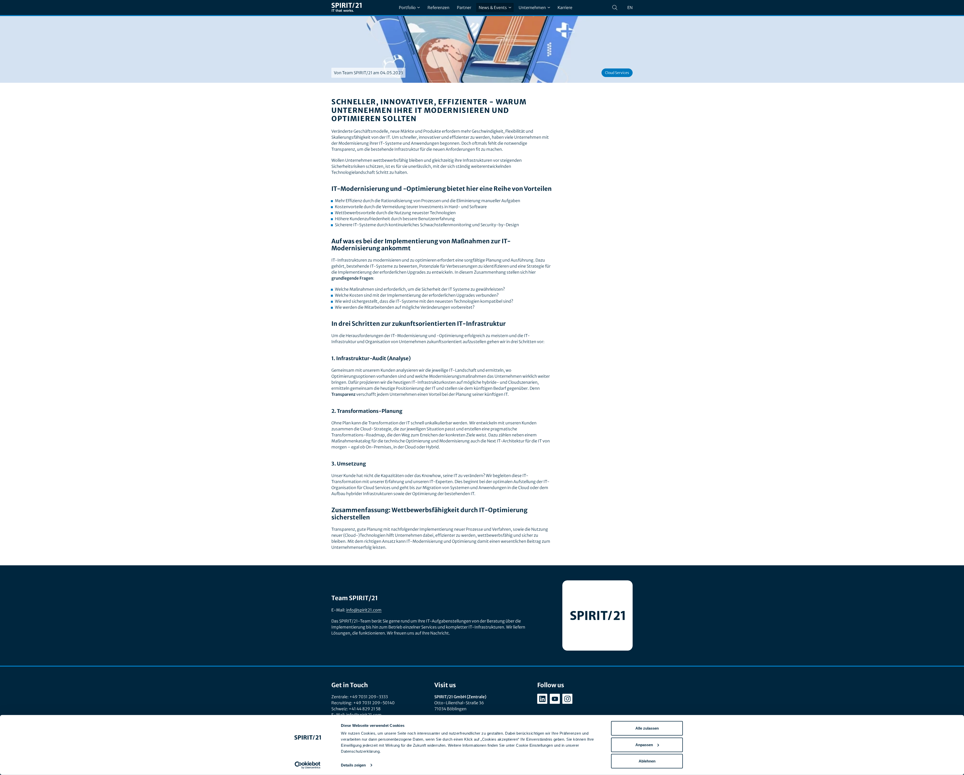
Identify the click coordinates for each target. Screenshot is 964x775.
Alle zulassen (647, 728)
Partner (464, 7)
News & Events (493, 7)
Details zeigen (353, 765)
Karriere (565, 7)
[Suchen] (615, 7)
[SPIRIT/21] (346, 8)
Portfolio (407, 7)
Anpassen (644, 744)
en (630, 7)
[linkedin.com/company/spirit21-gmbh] (542, 699)
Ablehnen (647, 761)
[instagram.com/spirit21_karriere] (567, 699)
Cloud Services (617, 72)
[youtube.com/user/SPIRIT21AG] (555, 699)
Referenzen (438, 7)
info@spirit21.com (364, 609)
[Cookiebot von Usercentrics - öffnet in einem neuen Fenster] (308, 765)
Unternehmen (532, 7)
